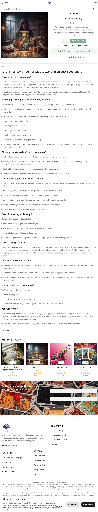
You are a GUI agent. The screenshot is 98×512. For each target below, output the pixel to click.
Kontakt (53, 444)
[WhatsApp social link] (83, 57)
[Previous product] (91, 9)
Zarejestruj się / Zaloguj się (12, 457)
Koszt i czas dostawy (58, 440)
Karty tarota (39, 469)
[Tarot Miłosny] (61, 354)
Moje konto (6, 462)
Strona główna (7, 9)
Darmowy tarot (40, 460)
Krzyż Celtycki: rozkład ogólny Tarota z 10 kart (12, 368)
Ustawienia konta (8, 471)
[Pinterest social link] (81, 57)
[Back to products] (93, 9)
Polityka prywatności (58, 435)
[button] (11, 362)
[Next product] (95, 9)
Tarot (18, 9)
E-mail (52, 395)
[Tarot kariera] (37, 354)
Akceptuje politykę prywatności (64, 403)
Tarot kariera (37, 367)
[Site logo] (49, 3)
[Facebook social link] (73, 57)
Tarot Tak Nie (39, 456)
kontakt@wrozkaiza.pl (10, 445)
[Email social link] (78, 57)
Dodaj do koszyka (78, 40)
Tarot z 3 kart (85, 367)
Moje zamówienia (8, 467)
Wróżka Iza (73, 14)
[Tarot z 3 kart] (85, 354)
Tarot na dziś (39, 465)
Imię (52, 387)
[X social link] (76, 57)
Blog (35, 474)
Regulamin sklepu (57, 430)
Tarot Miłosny (61, 367)
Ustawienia (72, 504)
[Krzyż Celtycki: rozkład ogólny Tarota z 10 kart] (12, 354)
